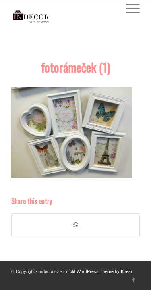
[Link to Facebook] (134, 280)
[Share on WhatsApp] (75, 225)
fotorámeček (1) (75, 67)
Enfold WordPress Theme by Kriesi (97, 271)
